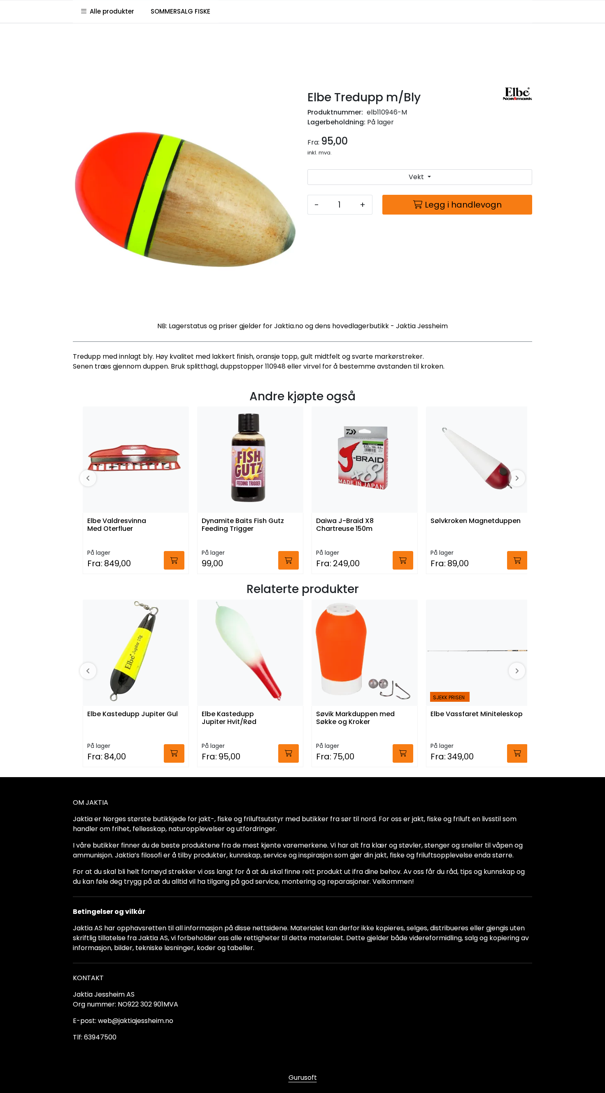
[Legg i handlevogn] (174, 560)
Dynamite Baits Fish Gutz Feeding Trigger (243, 525)
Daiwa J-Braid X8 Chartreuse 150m (345, 525)
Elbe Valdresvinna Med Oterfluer (116, 525)
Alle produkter (110, 11)
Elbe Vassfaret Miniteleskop (476, 714)
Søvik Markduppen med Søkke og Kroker (355, 718)
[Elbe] (517, 93)
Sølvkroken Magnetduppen (475, 521)
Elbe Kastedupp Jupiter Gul (132, 714)
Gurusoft (303, 1077)
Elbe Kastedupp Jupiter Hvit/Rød (229, 718)
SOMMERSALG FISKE (180, 11)
